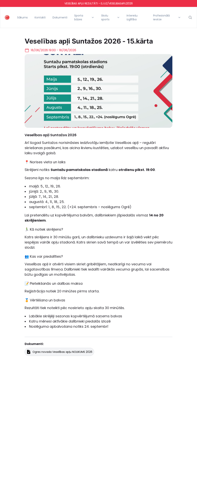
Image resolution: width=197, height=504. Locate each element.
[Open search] (190, 17)
